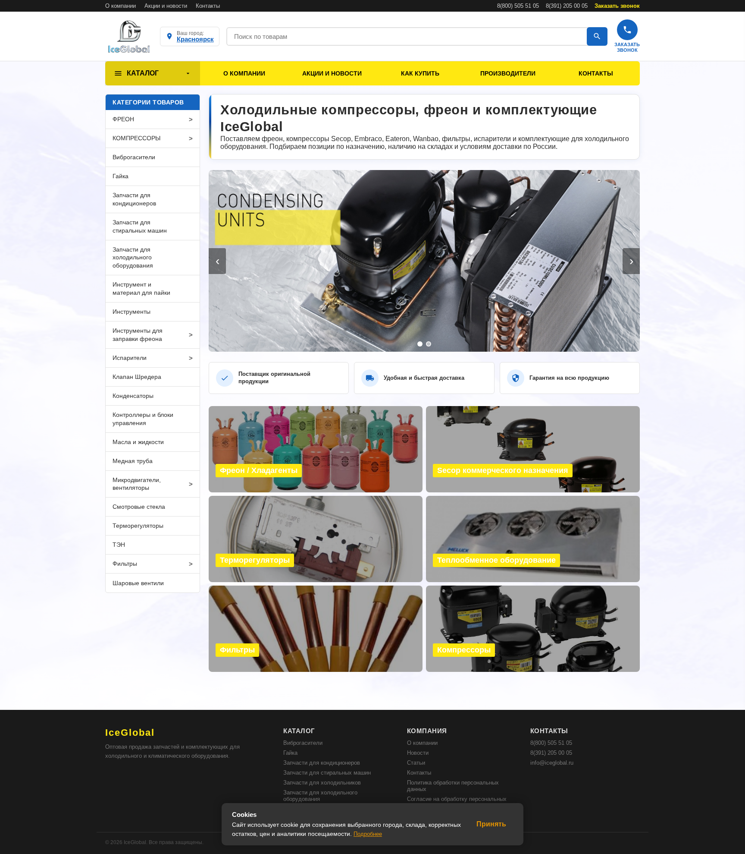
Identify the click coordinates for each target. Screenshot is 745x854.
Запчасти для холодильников (322, 782)
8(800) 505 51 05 (518, 6)
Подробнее (368, 834)
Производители (507, 73)
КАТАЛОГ (143, 73)
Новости (418, 753)
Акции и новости (165, 6)
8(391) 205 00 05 (567, 6)
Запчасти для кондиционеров (321, 762)
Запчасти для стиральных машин (327, 772)
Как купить (420, 73)
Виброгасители (302, 743)
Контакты (208, 6)
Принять (491, 824)
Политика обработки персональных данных (453, 785)
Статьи (416, 762)
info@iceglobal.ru (551, 762)
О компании (120, 6)
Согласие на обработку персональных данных (457, 802)
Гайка (290, 753)
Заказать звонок (617, 6)
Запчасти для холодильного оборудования (320, 795)
